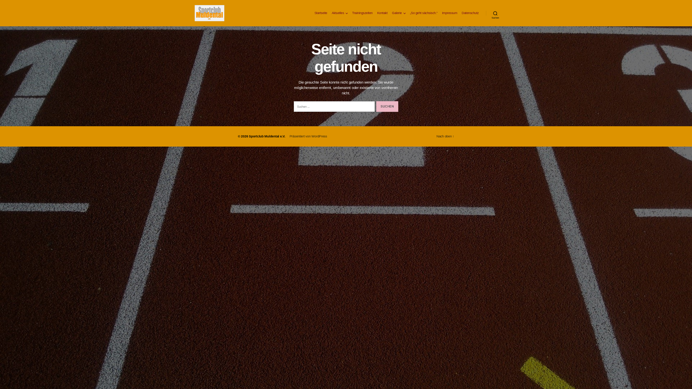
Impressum (449, 13)
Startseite (320, 13)
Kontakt (382, 13)
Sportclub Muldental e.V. (267, 136)
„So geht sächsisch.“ (424, 13)
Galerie (397, 13)
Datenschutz (470, 13)
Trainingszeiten (362, 13)
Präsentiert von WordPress (308, 136)
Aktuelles (338, 13)
